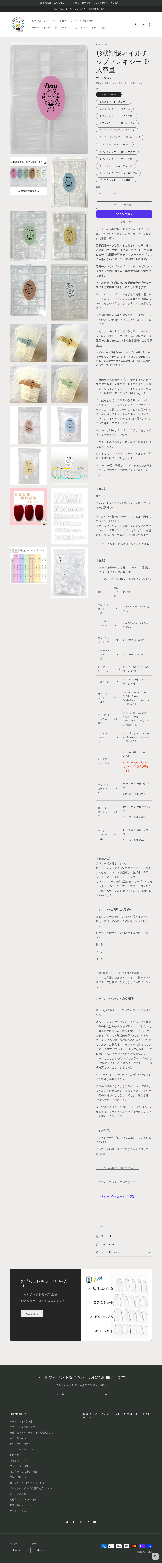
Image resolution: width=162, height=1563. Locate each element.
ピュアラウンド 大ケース (113, 101)
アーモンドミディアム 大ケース (117, 130)
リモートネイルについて (22, 1427)
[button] (136, 24)
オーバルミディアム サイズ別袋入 (118, 173)
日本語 (38, 1550)
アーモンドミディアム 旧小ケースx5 (119, 137)
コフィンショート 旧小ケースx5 (117, 123)
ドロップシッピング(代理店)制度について (31, 1488)
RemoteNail (147, 1552)
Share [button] (103, 1226)
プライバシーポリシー (21, 1466)
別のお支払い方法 (124, 222)
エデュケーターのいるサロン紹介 (27, 1483)
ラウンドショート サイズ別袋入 (117, 159)
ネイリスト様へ (18, 1438)
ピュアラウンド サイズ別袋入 (116, 180)
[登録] (105, 1394)
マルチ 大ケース (108, 94)
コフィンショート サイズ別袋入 (117, 116)
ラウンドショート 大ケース (114, 144)
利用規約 (14, 1455)
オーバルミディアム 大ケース (116, 166)
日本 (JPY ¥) (18, 1550)
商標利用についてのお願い (23, 1499)
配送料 (108, 83)
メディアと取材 (18, 1494)
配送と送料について (20, 1477)
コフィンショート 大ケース (114, 109)
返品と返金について (20, 1460)
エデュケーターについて (22, 1449)
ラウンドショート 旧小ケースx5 (117, 151)
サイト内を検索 (18, 1511)
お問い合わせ (17, 1505)
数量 (98, 187)
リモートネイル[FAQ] (21, 1421)
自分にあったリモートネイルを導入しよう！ (33, 1432)
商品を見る (32, 1313)
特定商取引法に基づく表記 (23, 1471)
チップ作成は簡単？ (20, 1444)
